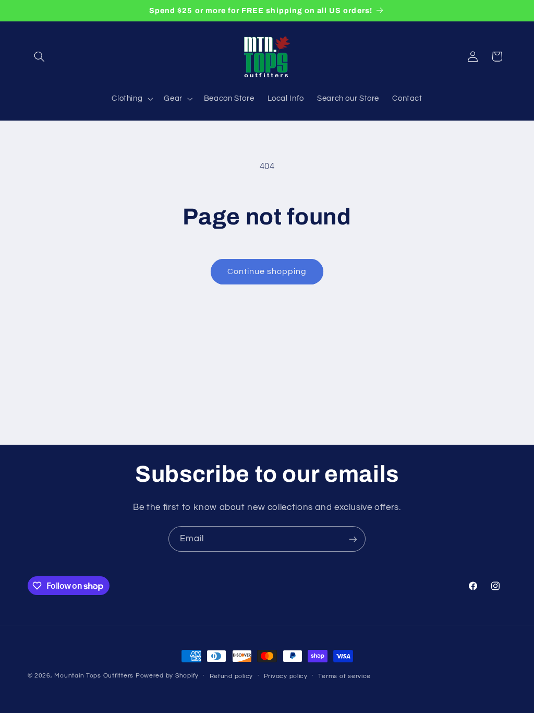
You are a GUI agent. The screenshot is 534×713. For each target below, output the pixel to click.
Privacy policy (286, 676)
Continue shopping (267, 271)
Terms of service (344, 676)
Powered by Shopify (167, 676)
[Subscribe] (353, 539)
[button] (40, 56)
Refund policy (231, 676)
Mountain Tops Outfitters (94, 676)
